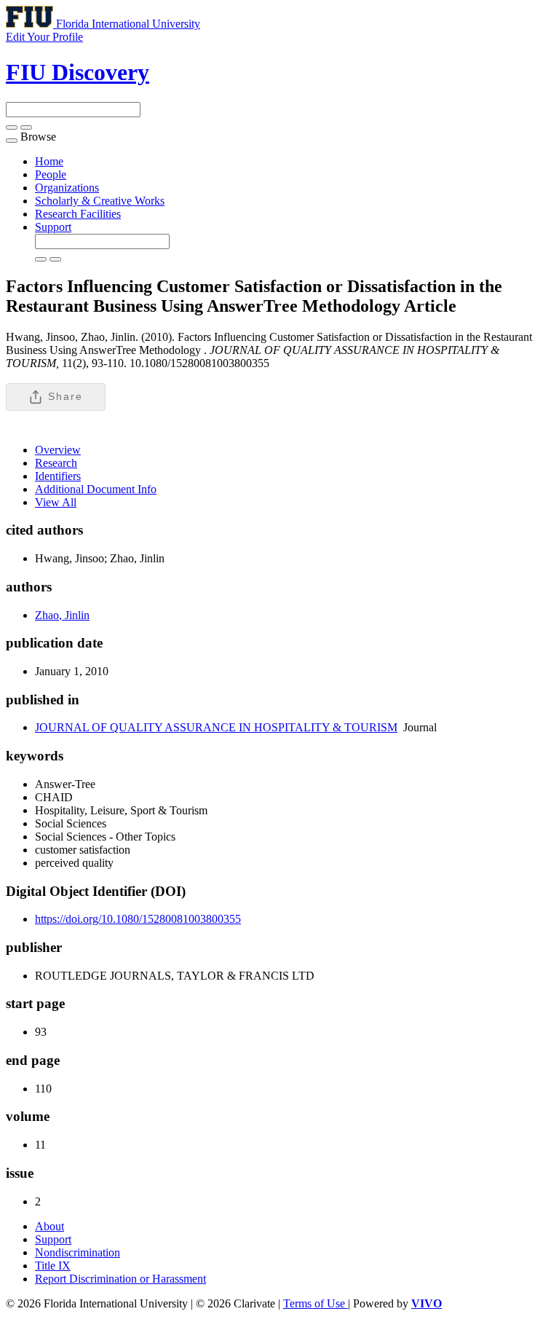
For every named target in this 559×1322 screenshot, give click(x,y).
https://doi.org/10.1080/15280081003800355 (138, 919)
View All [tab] (55, 502)
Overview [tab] (58, 450)
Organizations (67, 187)
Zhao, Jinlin (62, 615)
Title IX (53, 1265)
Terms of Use (315, 1303)
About (49, 1226)
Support (53, 227)
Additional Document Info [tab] (95, 489)
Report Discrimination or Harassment (120, 1278)
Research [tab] (56, 463)
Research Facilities (78, 214)
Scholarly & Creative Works (99, 200)
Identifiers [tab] (58, 476)
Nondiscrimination (77, 1252)
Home (49, 161)
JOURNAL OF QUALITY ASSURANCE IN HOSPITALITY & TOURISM (216, 727)
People (50, 174)
